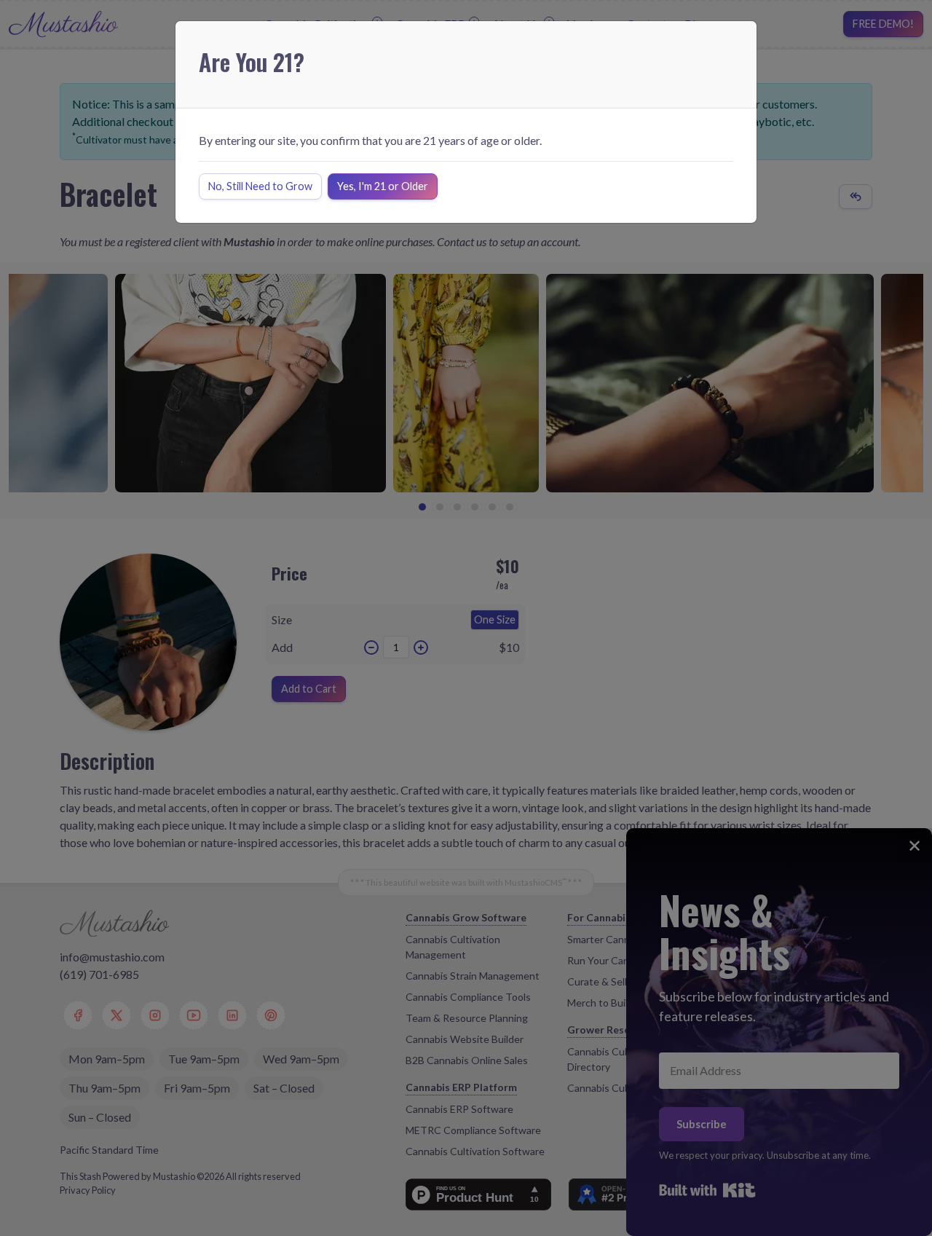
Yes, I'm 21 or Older (382, 186)
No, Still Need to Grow (260, 186)
